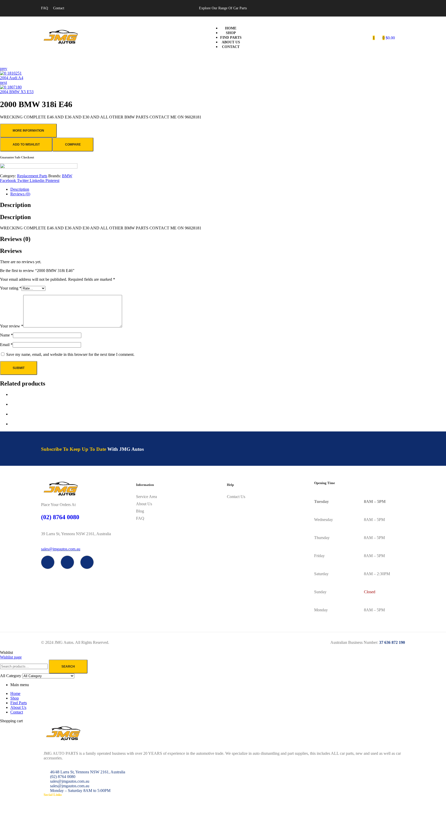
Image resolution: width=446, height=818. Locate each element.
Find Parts (18, 703)
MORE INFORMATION (28, 130)
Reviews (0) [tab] (15, 239)
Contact (16, 712)
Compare (73, 144)
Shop (14, 698)
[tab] (228, 189)
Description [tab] (15, 205)
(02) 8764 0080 (60, 517)
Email (6, 344)
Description (19, 189)
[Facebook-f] (47, 562)
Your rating (10, 288)
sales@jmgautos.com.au (60, 549)
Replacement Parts (32, 176)
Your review (11, 326)
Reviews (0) (20, 194)
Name (6, 335)
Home (15, 693)
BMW (67, 176)
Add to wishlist (26, 144)
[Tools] (87, 562)
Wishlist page (11, 657)
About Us (18, 707)
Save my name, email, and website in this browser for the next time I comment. (70, 354)
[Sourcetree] (67, 562)
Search (68, 666)
